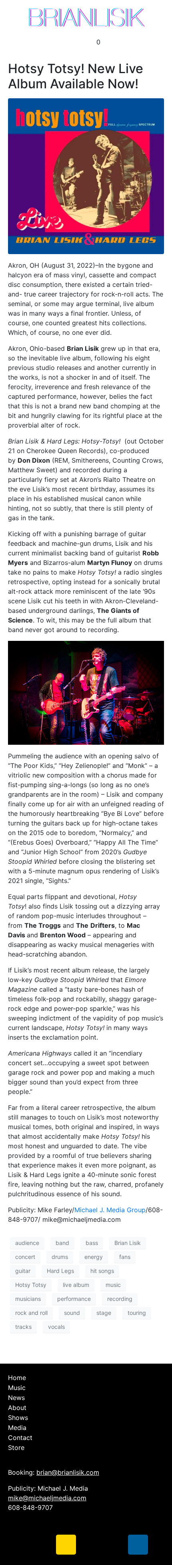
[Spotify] (114, 1545)
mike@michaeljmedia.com (47, 1498)
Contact (20, 1438)
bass (92, 1242)
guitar (22, 1270)
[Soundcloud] (90, 1545)
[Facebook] (18, 1545)
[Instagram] (66, 1545)
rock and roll (31, 1312)
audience (27, 1242)
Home (17, 1378)
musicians (28, 1298)
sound (72, 1312)
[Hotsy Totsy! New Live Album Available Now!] (86, 175)
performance (74, 1298)
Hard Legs (60, 1270)
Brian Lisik (127, 1242)
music (113, 1284)
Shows (18, 1418)
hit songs (102, 1270)
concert (25, 1256)
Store (16, 1448)
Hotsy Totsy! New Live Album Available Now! (75, 76)
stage (103, 1312)
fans (124, 1256)
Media (17, 1428)
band (62, 1242)
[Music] (138, 1545)
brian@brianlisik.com (67, 1472)
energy (93, 1256)
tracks (23, 1326)
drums (60, 1256)
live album (76, 1284)
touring (137, 1312)
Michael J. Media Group (110, 1210)
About (17, 1408)
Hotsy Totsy (30, 1284)
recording (119, 1298)
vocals (56, 1326)
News (16, 1398)
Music (17, 1388)
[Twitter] (42, 1545)
